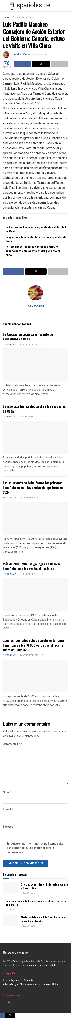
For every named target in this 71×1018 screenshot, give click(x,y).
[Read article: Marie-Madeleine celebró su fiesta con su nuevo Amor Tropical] (10, 920)
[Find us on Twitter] (9, 1002)
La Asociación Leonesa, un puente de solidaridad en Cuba (35, 229)
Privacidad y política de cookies (20, 984)
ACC (13, 961)
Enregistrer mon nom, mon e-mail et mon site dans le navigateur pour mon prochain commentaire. (35, 848)
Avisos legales (11, 980)
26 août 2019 (28, 926)
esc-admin (10, 344)
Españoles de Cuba (23, 17)
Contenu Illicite (50, 984)
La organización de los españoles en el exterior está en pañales (36, 903)
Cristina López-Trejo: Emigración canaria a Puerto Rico (44, 886)
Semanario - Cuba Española (42, 965)
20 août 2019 (28, 893)
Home (6, 17)
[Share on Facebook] (22, 64)
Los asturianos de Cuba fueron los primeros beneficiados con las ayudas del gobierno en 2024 (33, 251)
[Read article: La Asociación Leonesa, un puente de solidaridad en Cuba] (35, 364)
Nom (7, 792)
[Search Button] (66, 5)
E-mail (8, 810)
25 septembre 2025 (29, 344)
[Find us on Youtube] (19, 1002)
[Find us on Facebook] (4, 1002)
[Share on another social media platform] (59, 64)
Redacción (20, 54)
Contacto (28, 980)
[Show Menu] (4, 5)
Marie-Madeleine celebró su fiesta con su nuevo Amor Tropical (44, 919)
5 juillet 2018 (39, 54)
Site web (8, 827)
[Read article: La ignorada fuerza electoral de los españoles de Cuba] (35, 437)
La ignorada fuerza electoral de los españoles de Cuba (35, 239)
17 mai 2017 (13, 909)
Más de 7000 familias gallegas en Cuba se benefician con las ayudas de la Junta (32, 566)
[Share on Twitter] (41, 64)
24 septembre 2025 (29, 497)
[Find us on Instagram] (14, 1002)
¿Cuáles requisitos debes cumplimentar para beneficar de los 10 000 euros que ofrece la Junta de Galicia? (33, 645)
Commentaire (12, 744)
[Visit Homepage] (35, 6)
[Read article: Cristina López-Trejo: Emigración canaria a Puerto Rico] (10, 887)
